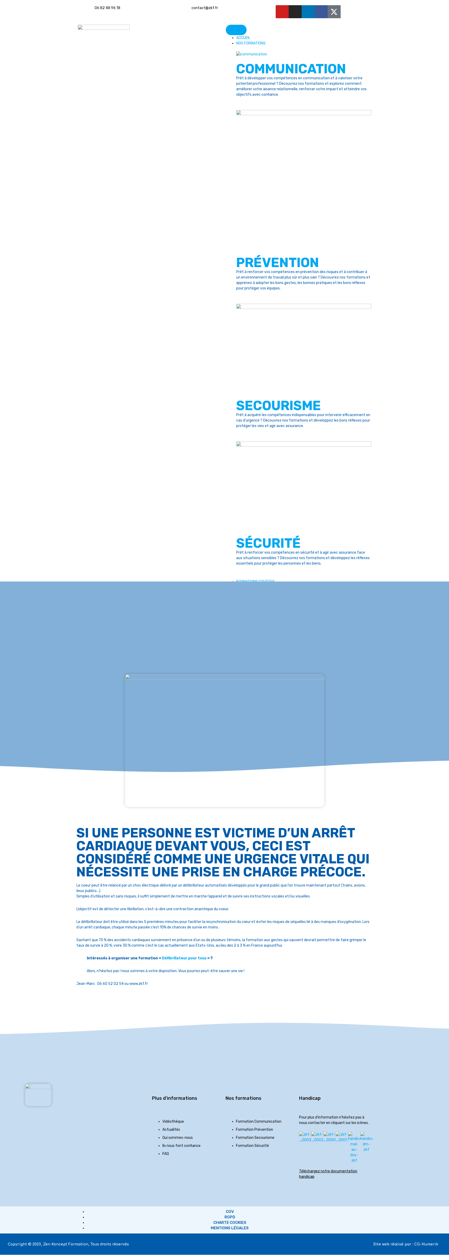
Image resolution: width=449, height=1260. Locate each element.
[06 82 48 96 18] (88, 11)
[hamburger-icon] (236, 30)
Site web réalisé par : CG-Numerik (405, 1244)
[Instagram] (295, 11)
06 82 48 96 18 (107, 8)
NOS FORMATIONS (251, 43)
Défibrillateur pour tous (184, 958)
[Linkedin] (308, 11)
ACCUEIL (243, 38)
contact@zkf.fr (205, 8)
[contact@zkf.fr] (185, 11)
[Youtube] (282, 11)
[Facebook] (321, 11)
